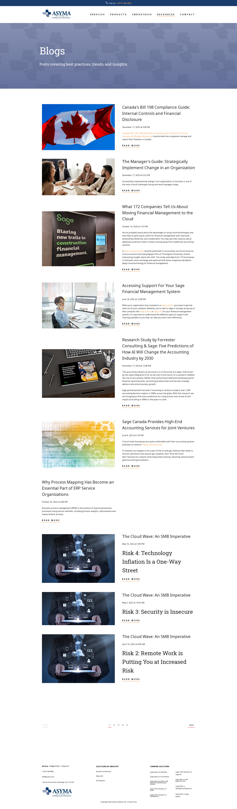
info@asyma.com (48, 777)
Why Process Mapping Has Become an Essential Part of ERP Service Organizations (78, 488)
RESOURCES (166, 14)
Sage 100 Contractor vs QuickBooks (158, 795)
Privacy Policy (132, 802)
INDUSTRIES (142, 14)
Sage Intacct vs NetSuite (158, 772)
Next (191, 725)
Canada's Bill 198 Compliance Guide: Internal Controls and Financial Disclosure (156, 113)
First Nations (100, 781)
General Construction (103, 771)
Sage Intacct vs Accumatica (159, 777)
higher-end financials (152, 444)
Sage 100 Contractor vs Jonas (158, 789)
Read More (131, 145)
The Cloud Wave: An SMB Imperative (156, 536)
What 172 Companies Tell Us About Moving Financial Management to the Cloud (157, 212)
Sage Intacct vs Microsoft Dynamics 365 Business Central (159, 782)
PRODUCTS (118, 14)
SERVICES (97, 14)
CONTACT (187, 14)
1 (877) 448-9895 (123, 3)
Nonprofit (99, 776)
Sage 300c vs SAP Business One (182, 780)
